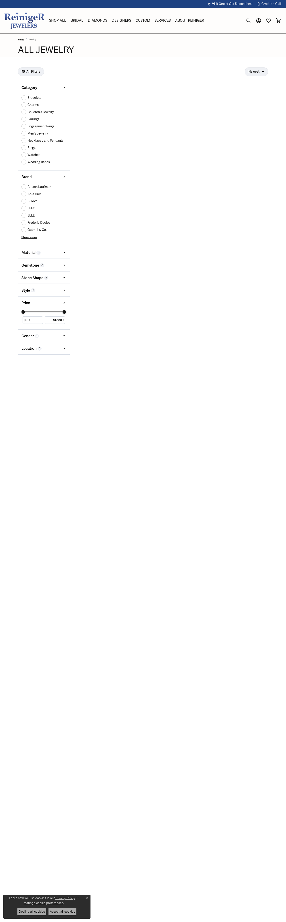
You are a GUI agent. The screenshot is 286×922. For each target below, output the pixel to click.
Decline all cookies (32, 911)
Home (21, 39)
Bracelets (34, 98)
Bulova (32, 201)
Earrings (33, 119)
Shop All (57, 20)
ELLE (31, 215)
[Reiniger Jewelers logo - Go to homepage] (24, 21)
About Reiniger (189, 20)
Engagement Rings (40, 126)
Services (163, 20)
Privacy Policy (65, 898)
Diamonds (97, 20)
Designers (121, 20)
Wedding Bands (38, 162)
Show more (29, 237)
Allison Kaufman (39, 187)
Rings (31, 148)
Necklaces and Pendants (45, 141)
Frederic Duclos (38, 223)
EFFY (31, 208)
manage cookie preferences (43, 903)
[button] (230, 4)
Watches (33, 155)
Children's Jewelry (40, 112)
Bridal (77, 20)
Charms (33, 105)
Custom (143, 20)
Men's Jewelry (37, 133)
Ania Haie (34, 194)
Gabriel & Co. (36, 230)
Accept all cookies (62, 911)
